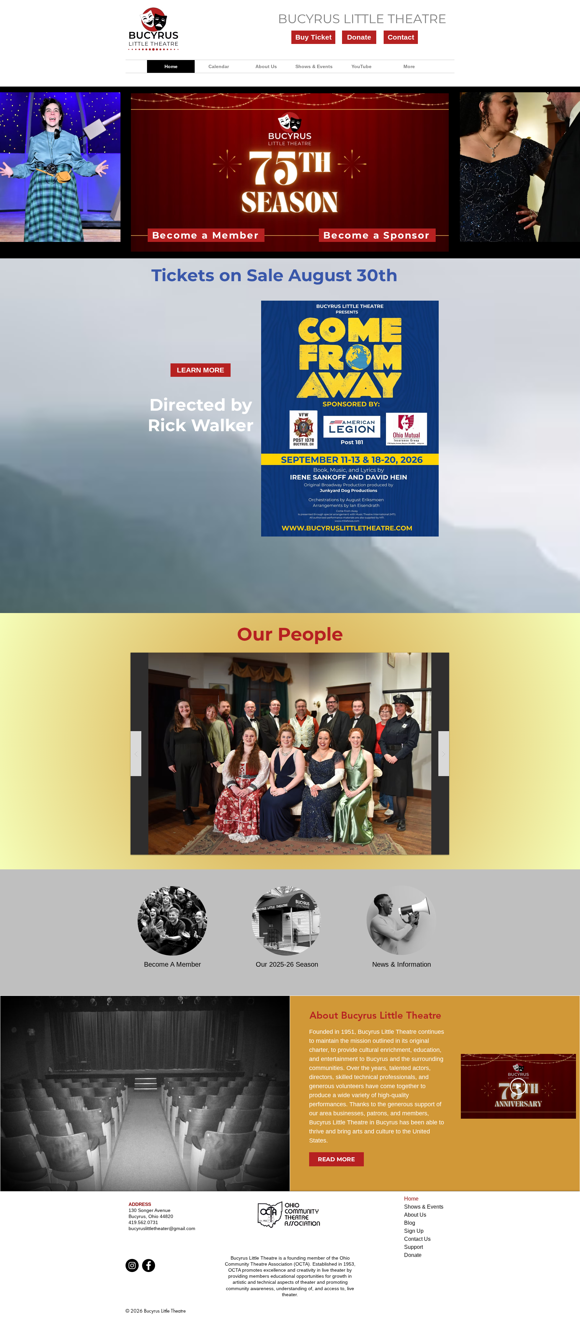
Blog (409, 1223)
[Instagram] (132, 1265)
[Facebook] (148, 1265)
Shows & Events (423, 1207)
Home (411, 1199)
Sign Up (414, 1231)
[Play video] (518, 1086)
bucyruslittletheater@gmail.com (162, 1228)
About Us (415, 1215)
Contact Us (417, 1239)
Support (413, 1247)
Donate (413, 1255)
